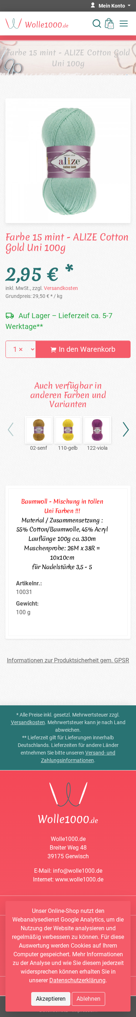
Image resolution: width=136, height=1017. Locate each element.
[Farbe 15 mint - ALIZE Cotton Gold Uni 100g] (68, 160)
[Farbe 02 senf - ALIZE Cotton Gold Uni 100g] (39, 430)
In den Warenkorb (86, 349)
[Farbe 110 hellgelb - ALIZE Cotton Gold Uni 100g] (68, 430)
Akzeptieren (51, 998)
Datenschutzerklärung (77, 980)
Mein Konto (112, 6)
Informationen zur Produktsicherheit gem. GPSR (68, 660)
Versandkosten (61, 288)
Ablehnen (88, 998)
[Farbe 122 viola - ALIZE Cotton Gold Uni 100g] (97, 430)
